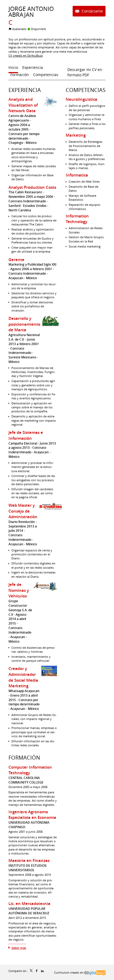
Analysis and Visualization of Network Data (23, 105)
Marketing (76, 135)
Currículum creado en (69, 972)
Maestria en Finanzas (29, 860)
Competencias (86, 90)
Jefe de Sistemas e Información (25, 435)
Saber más (18, 948)
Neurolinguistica (81, 99)
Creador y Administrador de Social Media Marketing (23, 677)
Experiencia (24, 90)
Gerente (16, 259)
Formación (24, 757)
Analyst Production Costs (32, 187)
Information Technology (77, 219)
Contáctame (92, 11)
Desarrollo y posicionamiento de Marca (24, 324)
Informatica (77, 175)
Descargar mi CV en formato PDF (84, 70)
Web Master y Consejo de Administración (22, 511)
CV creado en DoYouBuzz (25, 55)
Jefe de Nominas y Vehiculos (18, 590)
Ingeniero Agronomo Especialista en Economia (32, 814)
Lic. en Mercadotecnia (29, 903)
